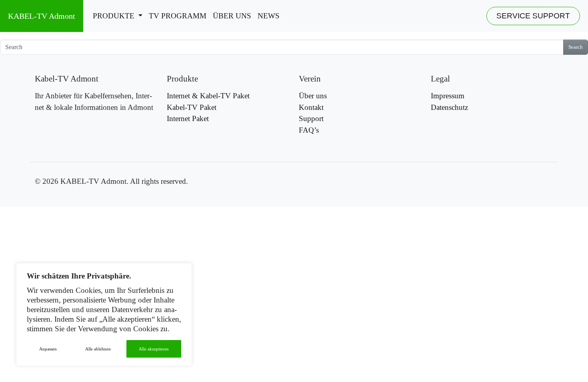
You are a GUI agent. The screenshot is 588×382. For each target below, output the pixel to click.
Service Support (533, 16)
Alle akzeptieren (154, 348)
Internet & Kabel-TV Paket (208, 96)
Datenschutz (449, 107)
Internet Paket (188, 118)
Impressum (447, 96)
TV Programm (177, 16)
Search (575, 47)
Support (311, 118)
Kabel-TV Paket (191, 107)
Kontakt (311, 107)
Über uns (232, 16)
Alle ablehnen (98, 348)
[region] (104, 314)
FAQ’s (309, 130)
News (269, 16)
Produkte (114, 16)
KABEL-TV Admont (41, 16)
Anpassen (48, 348)
